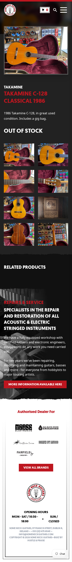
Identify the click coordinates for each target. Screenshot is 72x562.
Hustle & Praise (36, 540)
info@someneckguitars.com (36, 534)
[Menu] (63, 10)
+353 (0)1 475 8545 (40, 531)
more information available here (35, 384)
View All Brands (36, 468)
